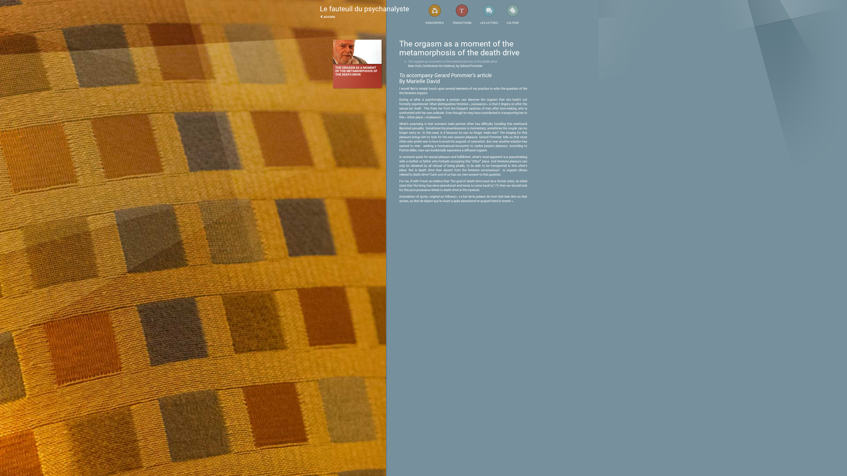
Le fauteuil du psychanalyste (364, 12)
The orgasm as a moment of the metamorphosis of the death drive (452, 61)
